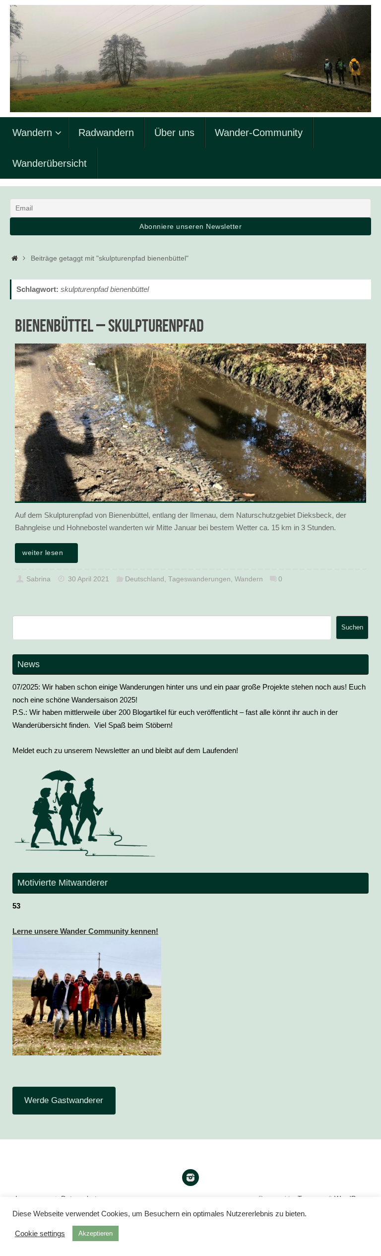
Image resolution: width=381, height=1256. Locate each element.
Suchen (352, 627)
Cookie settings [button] (40, 1234)
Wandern (249, 579)
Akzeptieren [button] (95, 1233)
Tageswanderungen (199, 579)
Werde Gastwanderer (63, 1100)
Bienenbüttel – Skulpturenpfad (109, 325)
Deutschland (144, 579)
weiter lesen (42, 553)
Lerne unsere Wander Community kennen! (85, 931)
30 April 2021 (88, 579)
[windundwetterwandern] (190, 1177)
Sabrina (38, 579)
